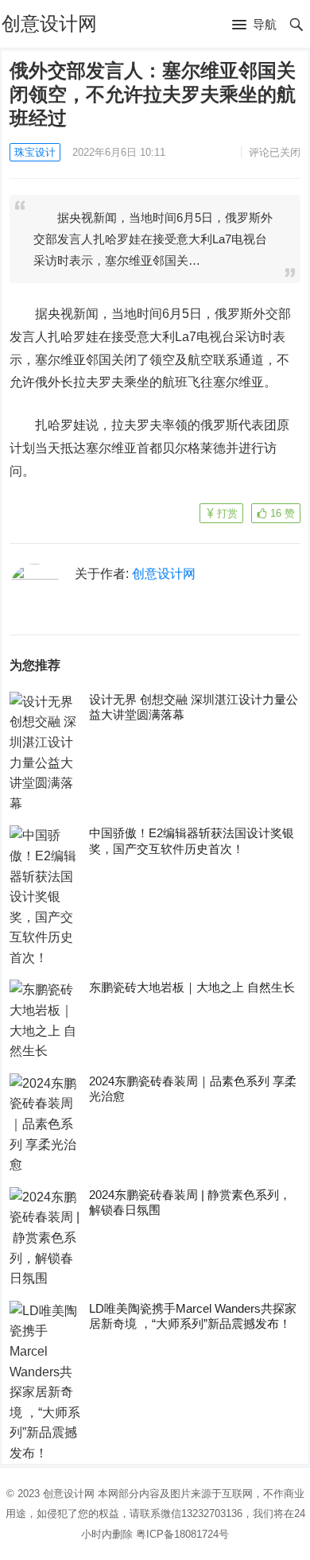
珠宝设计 (35, 152)
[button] (254, 25)
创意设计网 (49, 23)
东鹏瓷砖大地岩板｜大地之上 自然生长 (192, 987)
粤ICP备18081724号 (182, 1534)
